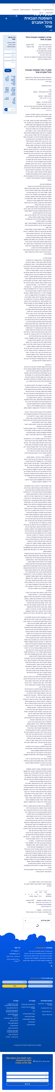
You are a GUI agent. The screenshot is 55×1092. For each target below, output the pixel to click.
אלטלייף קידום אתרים (48, 9)
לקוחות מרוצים (14, 1025)
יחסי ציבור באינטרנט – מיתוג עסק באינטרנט (12, 1031)
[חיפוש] (5, 109)
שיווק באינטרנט (31, 1024)
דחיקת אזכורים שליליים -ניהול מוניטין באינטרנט (12, 91)
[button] (25, 920)
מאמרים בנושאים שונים (29, 1019)
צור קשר (41, 12)
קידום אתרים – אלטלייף (12, 1037)
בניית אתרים (16, 9)
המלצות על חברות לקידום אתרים (28, 1007)
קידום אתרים (31, 1022)
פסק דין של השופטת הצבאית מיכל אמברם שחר (13, 81)
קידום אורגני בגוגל (13, 1034)
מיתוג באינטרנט (6, 98)
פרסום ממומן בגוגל (36, 9)
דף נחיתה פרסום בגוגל (7, 78)
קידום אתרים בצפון (13, 1028)
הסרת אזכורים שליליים (25, 9)
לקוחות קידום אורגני (30, 1016)
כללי (34, 1011)
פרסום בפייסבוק (49, 12)
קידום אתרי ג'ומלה (47, 1014)
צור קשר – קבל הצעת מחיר (13, 100)
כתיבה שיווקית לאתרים (29, 1014)
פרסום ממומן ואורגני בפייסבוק (6, 90)
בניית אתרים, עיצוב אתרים (28, 1004)
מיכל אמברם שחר (46, 902)
